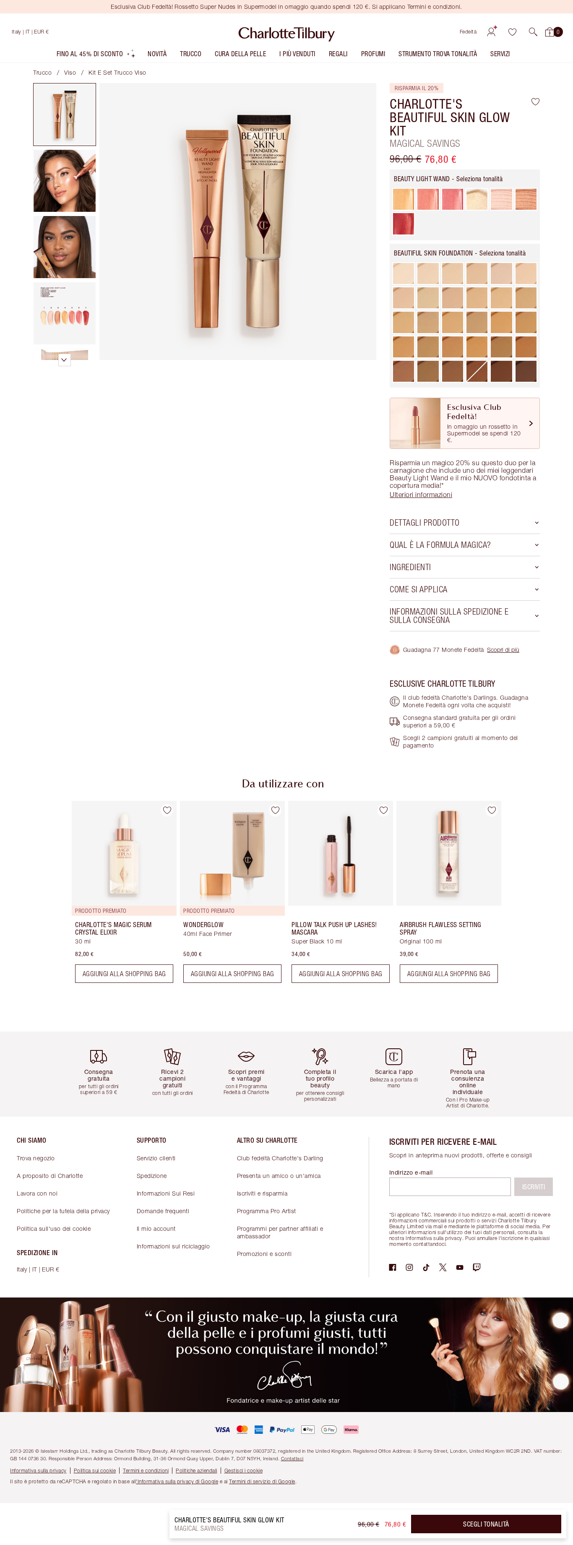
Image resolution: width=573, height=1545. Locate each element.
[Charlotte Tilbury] (286, 32)
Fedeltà (468, 32)
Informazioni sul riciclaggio (173, 1246)
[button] (533, 32)
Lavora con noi (37, 1193)
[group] (118, 895)
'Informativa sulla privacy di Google (177, 1481)
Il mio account (156, 1228)
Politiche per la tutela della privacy (63, 1210)
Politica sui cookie (95, 1470)
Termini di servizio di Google (262, 1481)
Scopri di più (503, 649)
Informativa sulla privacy (38, 1470)
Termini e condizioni (146, 1470)
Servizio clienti (156, 1158)
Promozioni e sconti (264, 1253)
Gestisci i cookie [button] (243, 1470)
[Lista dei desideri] (512, 32)
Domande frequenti (163, 1210)
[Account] (491, 31)
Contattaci (292, 1458)
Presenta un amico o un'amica (279, 1175)
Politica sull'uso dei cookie (54, 1228)
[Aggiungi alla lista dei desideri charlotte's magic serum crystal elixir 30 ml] (167, 810)
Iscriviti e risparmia (262, 1193)
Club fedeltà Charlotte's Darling (280, 1158)
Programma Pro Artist (266, 1210)
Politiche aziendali (196, 1470)
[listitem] (96, 56)
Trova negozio (36, 1158)
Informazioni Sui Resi (166, 1193)
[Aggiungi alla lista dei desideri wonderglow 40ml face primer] (275, 810)
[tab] (64, 114)
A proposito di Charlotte (50, 1175)
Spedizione (152, 1175)
